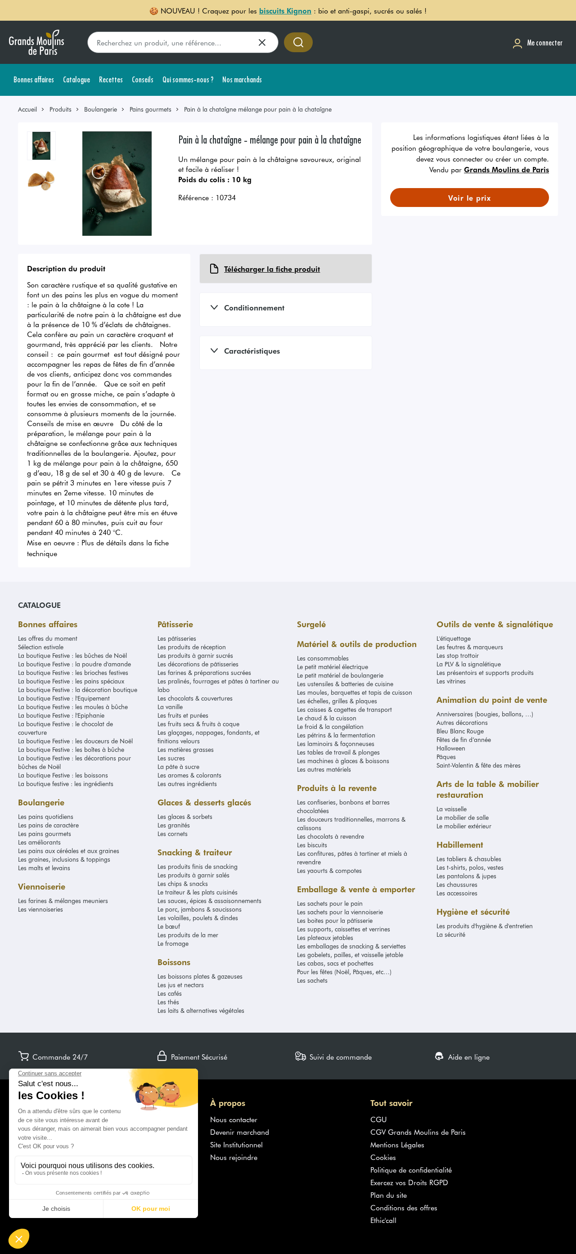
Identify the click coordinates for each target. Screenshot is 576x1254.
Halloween (450, 748)
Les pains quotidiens (45, 816)
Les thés (168, 1002)
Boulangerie (100, 109)
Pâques (446, 756)
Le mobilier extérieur (463, 826)
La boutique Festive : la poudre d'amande (74, 664)
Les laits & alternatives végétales (201, 1010)
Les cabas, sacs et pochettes (335, 963)
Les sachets (312, 980)
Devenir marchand (239, 1132)
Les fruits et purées (183, 715)
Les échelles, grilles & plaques (337, 701)
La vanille (170, 706)
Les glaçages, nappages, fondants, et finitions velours (209, 736)
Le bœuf (169, 926)
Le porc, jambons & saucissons (200, 909)
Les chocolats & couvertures (195, 698)
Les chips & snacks (183, 883)
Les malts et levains (44, 867)
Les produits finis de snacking (198, 866)
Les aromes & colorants (189, 775)
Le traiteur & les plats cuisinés (198, 892)
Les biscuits (312, 844)
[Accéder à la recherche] (298, 42)
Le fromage (173, 943)
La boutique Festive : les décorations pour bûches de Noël (74, 762)
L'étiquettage (453, 638)
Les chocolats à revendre (330, 836)
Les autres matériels (324, 769)
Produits (61, 109)
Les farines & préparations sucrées (204, 672)
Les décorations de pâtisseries (198, 664)
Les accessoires (456, 893)
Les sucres (171, 758)
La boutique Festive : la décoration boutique (77, 689)
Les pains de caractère (48, 825)
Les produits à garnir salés (194, 875)
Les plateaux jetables (325, 937)
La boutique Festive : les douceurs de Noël (75, 741)
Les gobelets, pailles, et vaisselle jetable (350, 954)
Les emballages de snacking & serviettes (351, 946)
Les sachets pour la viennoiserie (340, 912)
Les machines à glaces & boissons (343, 760)
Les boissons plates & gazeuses (200, 976)
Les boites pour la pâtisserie (335, 920)
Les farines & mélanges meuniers (63, 900)
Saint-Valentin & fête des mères (478, 765)
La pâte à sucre (178, 766)
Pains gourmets (150, 109)
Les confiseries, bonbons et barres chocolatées (343, 806)
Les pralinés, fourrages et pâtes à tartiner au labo (218, 685)
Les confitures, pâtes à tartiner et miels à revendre (352, 857)
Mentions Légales (397, 1144)
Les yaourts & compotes (329, 870)
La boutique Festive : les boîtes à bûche (71, 749)
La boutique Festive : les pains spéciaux (71, 681)
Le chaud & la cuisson (326, 718)
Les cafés (170, 993)
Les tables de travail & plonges (338, 752)
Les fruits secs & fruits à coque (198, 723)
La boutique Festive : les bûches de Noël (72, 655)
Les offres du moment (47, 638)
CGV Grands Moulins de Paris (418, 1132)
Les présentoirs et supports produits (485, 672)
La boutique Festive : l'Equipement (64, 698)
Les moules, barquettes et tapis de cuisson (354, 692)
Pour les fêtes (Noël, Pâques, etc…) (344, 971)
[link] (31, 109)
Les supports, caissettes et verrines (343, 929)
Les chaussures (456, 884)
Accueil (27, 109)
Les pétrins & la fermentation (336, 735)
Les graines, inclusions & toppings (64, 859)
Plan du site (388, 1195)
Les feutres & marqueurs (469, 647)
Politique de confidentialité (411, 1169)
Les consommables (323, 658)
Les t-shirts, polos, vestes (470, 867)
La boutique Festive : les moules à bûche (73, 706)
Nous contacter (233, 1119)
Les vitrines (451, 681)
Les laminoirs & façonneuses (335, 743)
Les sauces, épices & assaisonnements (209, 900)
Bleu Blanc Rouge (460, 731)
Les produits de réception (192, 647)
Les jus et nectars (181, 984)
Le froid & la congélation (330, 726)
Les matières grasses (186, 749)
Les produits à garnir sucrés (195, 655)
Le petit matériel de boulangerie (340, 675)
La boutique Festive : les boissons (63, 775)
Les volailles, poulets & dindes (198, 917)
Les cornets (173, 833)
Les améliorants (39, 842)
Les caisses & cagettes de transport (344, 709)
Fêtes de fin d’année (463, 739)
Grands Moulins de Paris (506, 169)
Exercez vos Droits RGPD (409, 1182)
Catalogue (39, 605)
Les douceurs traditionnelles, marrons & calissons (351, 823)
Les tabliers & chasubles (468, 858)
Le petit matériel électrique (332, 666)
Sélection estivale (40, 647)
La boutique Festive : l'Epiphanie (61, 715)
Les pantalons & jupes (466, 876)
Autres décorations (462, 722)
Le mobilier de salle (462, 817)
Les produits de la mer (188, 934)
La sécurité (450, 934)
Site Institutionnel (236, 1144)
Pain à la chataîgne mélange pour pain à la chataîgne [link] (258, 109)
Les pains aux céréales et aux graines (68, 850)
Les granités (174, 825)
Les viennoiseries (40, 909)
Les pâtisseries (177, 638)
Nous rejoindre (233, 1157)
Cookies (383, 1157)
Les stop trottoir (457, 655)
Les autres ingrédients (187, 783)
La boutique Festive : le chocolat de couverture (65, 728)
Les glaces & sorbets (185, 816)
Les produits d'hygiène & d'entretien (484, 925)
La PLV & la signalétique (468, 664)
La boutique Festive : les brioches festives (73, 672)
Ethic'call (383, 1220)
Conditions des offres (403, 1207)
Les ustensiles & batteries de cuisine (345, 683)
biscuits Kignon (285, 10)
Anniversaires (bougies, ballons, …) (484, 714)
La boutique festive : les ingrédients (65, 783)
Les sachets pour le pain (330, 903)
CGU (378, 1119)
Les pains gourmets (44, 833)
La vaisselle (451, 809)
